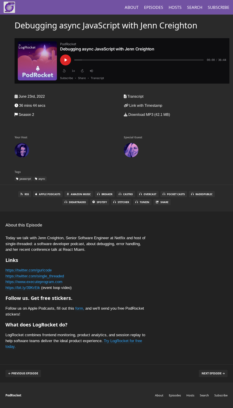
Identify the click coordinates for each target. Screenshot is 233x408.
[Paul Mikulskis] (22, 151)
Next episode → (213, 373)
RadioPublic (204, 194)
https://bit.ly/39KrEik (22, 288)
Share (164, 202)
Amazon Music (81, 194)
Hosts (175, 7)
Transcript (135, 96)
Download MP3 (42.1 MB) (148, 115)
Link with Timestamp (145, 105)
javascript (25, 178)
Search (194, 7)
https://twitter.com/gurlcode (28, 270)
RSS (27, 194)
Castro (128, 194)
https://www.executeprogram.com (33, 282)
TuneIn (144, 202)
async (41, 178)
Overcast (150, 194)
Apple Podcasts (49, 194)
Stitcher (123, 202)
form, (79, 308)
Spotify (102, 202)
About (132, 7)
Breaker (106, 194)
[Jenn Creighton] (131, 151)
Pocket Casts (176, 194)
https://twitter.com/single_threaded (34, 276)
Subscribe (218, 7)
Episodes (153, 7)
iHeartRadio (77, 202)
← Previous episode (23, 373)
